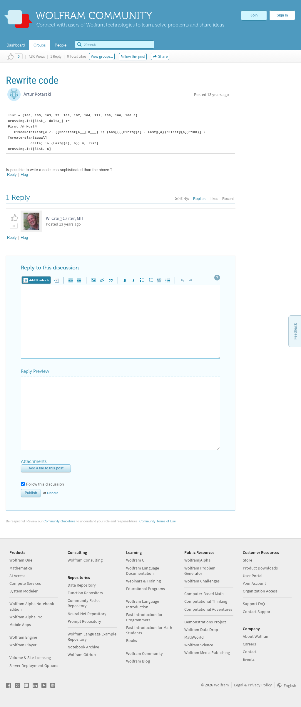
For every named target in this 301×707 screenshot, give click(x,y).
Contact (250, 651)
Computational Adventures (208, 609)
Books (131, 640)
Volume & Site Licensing (30, 657)
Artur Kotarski (37, 94)
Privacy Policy (260, 685)
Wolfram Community (144, 653)
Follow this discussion (45, 484)
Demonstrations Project (205, 622)
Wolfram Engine (23, 637)
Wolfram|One (20, 560)
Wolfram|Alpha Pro (26, 617)
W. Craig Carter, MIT (65, 218)
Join (253, 15)
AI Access (17, 575)
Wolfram (221, 685)
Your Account (254, 583)
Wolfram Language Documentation (142, 570)
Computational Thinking (205, 601)
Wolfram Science (198, 645)
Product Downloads (260, 568)
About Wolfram (256, 636)
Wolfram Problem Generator (199, 570)
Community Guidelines (60, 521)
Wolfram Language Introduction (142, 604)
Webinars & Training (143, 581)
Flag (24, 174)
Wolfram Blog (138, 661)
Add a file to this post (46, 468)
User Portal (252, 575)
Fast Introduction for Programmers (144, 617)
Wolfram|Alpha (197, 560)
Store (247, 560)
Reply (12, 174)
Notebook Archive (83, 647)
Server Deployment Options (33, 665)
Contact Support (257, 611)
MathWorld (194, 637)
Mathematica (20, 568)
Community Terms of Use (157, 521)
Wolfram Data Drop (201, 629)
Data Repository (82, 585)
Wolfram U (135, 560)
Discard (52, 493)
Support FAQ (254, 603)
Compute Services (25, 583)
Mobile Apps (20, 624)
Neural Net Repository (87, 613)
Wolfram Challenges (202, 581)
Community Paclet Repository (84, 603)
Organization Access (260, 591)
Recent (228, 199)
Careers (249, 644)
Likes (214, 199)
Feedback (295, 331)
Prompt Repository (84, 621)
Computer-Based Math (204, 593)
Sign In (282, 15)
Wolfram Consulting (85, 560)
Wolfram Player (22, 645)
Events (249, 659)
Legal (238, 685)
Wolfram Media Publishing (207, 652)
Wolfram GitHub (82, 654)
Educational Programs (145, 588)
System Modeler (23, 591)
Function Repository (85, 592)
